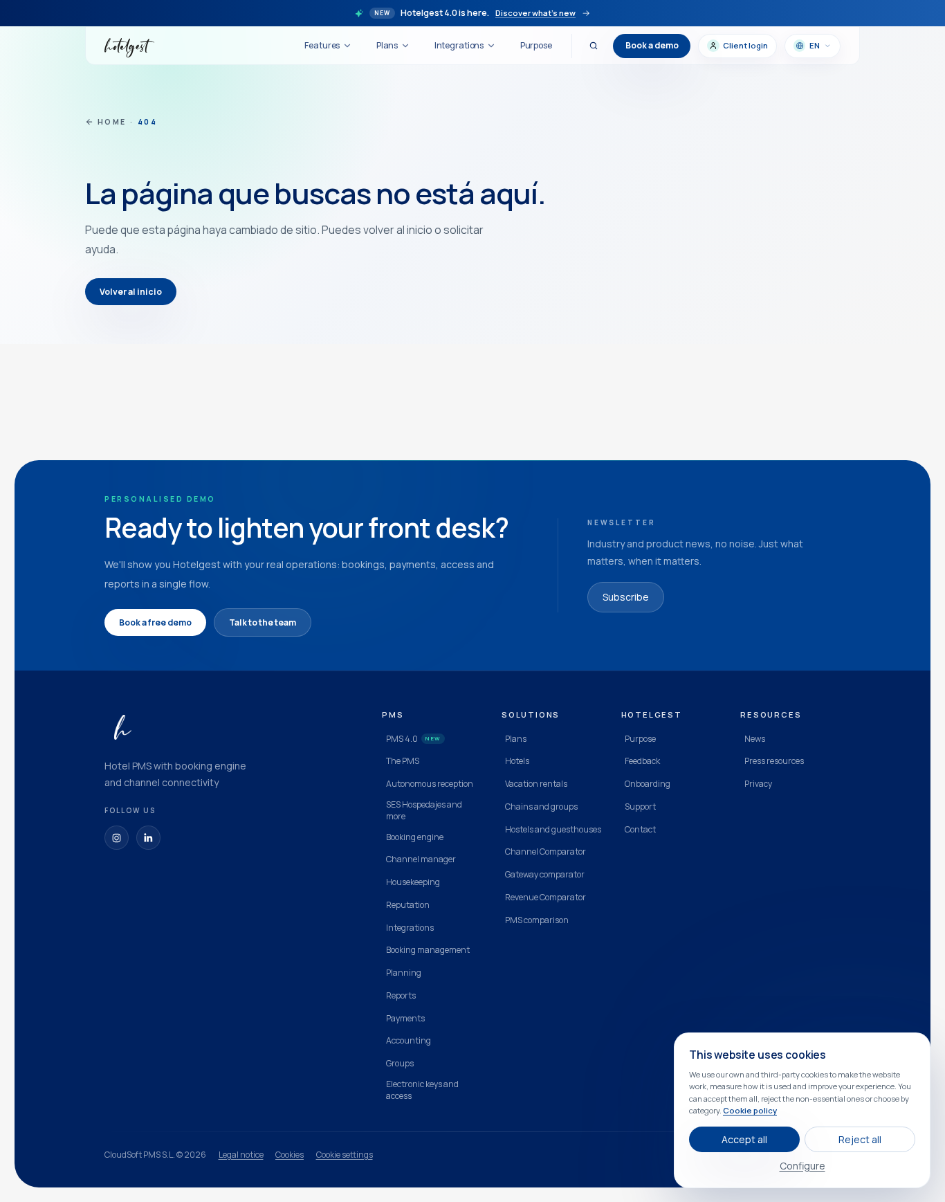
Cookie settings (344, 1154)
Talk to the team (262, 622)
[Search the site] (594, 46)
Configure (802, 1165)
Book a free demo (155, 622)
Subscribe (626, 596)
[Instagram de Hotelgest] (116, 838)
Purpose (536, 45)
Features (322, 45)
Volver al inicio (131, 292)
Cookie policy (750, 1110)
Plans (387, 45)
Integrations (459, 45)
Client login (745, 45)
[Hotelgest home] (129, 45)
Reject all (859, 1138)
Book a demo (652, 45)
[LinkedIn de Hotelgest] (148, 838)
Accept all (744, 1138)
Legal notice (241, 1154)
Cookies (289, 1154)
